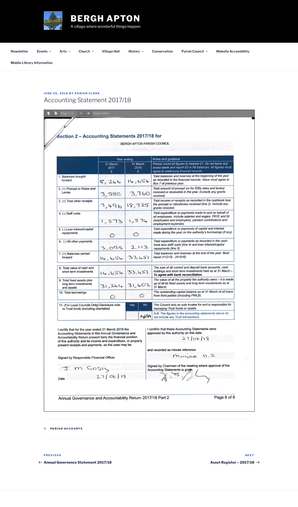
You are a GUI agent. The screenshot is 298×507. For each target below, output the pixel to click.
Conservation (162, 51)
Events (42, 51)
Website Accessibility (233, 51)
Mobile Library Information (31, 63)
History (134, 51)
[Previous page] (48, 113)
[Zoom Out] (81, 113)
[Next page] (55, 113)
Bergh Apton (105, 18)
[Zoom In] (88, 113)
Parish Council (193, 51)
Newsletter (19, 51)
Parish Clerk (87, 93)
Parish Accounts (66, 428)
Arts (63, 51)
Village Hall (111, 51)
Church (84, 51)
